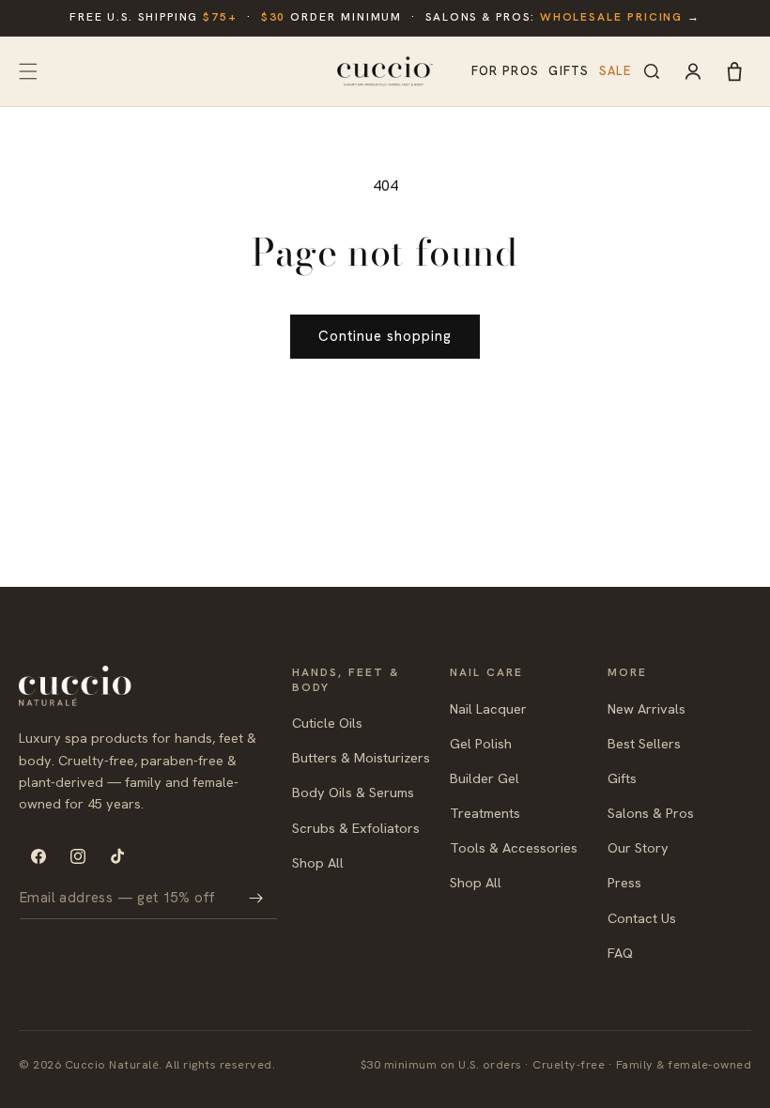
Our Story (638, 847)
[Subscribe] (256, 898)
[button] (28, 71)
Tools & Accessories (514, 847)
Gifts (569, 71)
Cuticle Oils (327, 722)
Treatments (485, 813)
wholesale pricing (612, 16)
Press (624, 882)
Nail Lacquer (488, 708)
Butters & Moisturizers (361, 757)
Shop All (318, 862)
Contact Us (642, 918)
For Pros (505, 71)
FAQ (620, 953)
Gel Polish (481, 743)
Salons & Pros (651, 813)
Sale (615, 71)
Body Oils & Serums (353, 792)
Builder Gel (484, 778)
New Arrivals (646, 708)
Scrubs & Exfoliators (356, 828)
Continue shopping (385, 336)
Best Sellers (644, 743)
